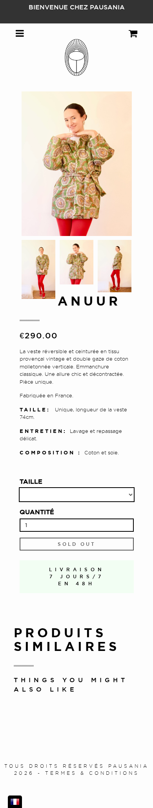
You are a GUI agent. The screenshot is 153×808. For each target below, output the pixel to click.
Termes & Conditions (92, 773)
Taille (31, 481)
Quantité (37, 511)
